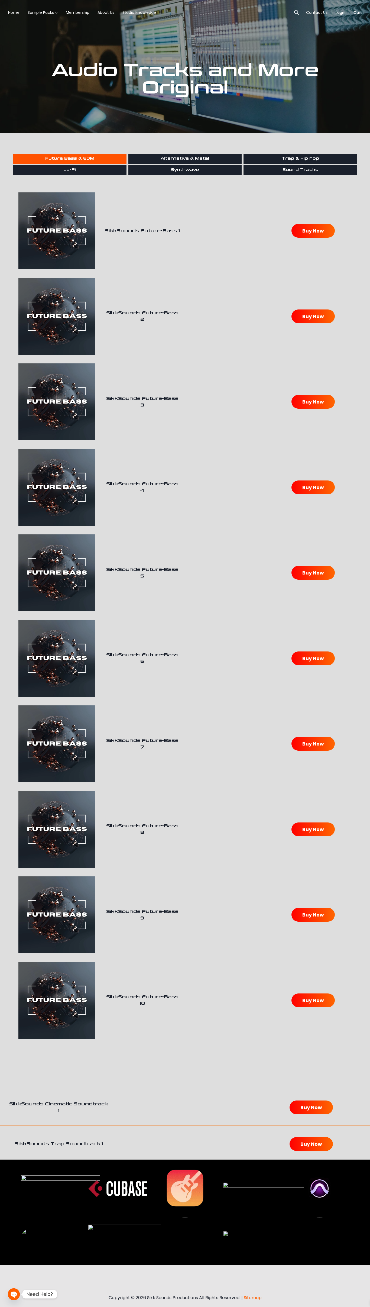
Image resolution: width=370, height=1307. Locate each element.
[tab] (69, 158)
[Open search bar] (296, 12)
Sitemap (253, 1298)
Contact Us (316, 12)
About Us (106, 12)
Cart (357, 12)
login (340, 12)
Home (14, 12)
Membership (77, 12)
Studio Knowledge (139, 12)
